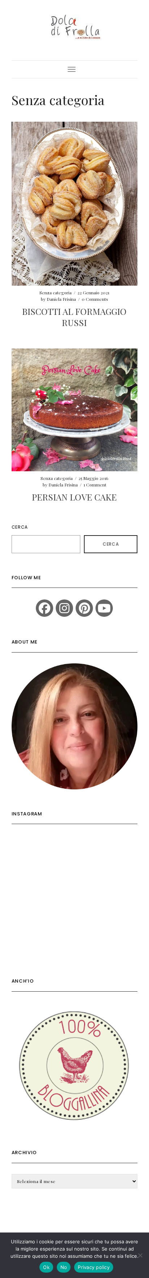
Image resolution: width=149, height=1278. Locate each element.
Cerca (20, 527)
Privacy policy (94, 1267)
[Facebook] (44, 608)
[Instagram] (64, 608)
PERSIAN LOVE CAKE (74, 497)
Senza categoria (55, 292)
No (63, 1267)
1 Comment (95, 485)
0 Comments (95, 299)
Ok (46, 1267)
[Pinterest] (84, 608)
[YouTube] (104, 608)
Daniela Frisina (61, 299)
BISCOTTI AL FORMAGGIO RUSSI (74, 317)
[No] (140, 1255)
